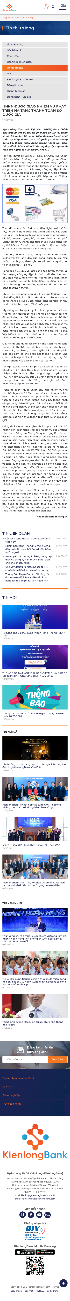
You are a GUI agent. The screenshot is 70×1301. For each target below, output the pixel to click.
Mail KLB (40, 1291)
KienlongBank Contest (20, 79)
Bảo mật (29, 1291)
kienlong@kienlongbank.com (35, 1195)
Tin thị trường (15, 67)
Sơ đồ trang (52, 1291)
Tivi (9, 73)
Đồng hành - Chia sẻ (19, 96)
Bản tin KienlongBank (20, 61)
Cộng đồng (13, 56)
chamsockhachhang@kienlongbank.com (35, 1199)
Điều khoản (16, 1291)
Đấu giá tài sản (15, 85)
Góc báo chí (14, 50)
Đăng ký (57, 1059)
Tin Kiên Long (15, 44)
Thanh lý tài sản (16, 91)
